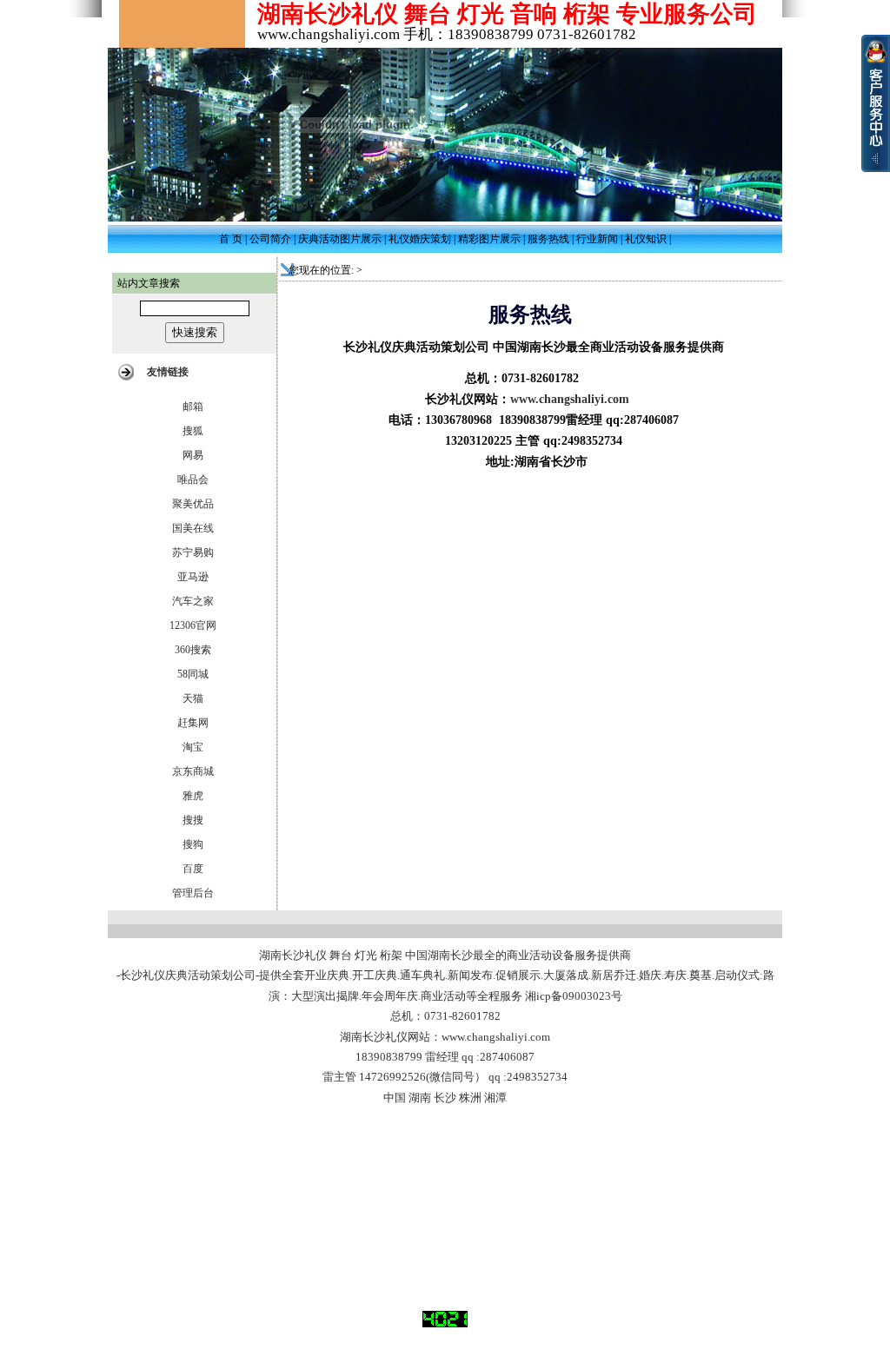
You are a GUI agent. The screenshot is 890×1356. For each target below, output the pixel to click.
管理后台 (193, 893)
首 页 (230, 239)
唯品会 (193, 479)
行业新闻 (597, 239)
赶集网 (193, 723)
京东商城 (193, 771)
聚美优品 (193, 504)
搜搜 (193, 820)
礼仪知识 (646, 239)
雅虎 (193, 796)
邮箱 (193, 406)
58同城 (193, 674)
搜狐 (193, 431)
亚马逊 (193, 577)
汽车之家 (193, 601)
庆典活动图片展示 (340, 239)
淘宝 (193, 747)
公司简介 (270, 239)
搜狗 (193, 844)
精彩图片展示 (489, 239)
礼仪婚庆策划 (420, 239)
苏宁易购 (193, 552)
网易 (193, 455)
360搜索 (193, 650)
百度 (193, 869)
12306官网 (192, 625)
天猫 (193, 698)
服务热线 (548, 239)
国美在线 (193, 528)
